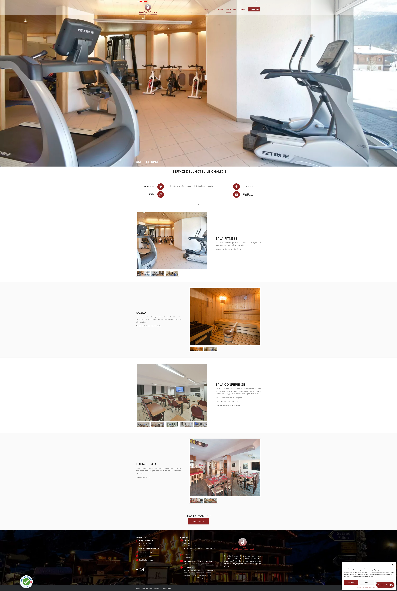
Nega (366, 582)
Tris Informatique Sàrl (165, 588)
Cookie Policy (360, 587)
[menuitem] (206, 9)
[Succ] (395, 83)
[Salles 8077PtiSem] (201, 424)
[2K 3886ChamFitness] (172, 273)
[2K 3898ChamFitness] (172, 241)
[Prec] (2, 83)
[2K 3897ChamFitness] (157, 273)
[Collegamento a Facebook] (256, 1)
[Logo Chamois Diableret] (148, 9)
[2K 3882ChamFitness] (210, 349)
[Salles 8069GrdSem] (157, 424)
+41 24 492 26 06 (145, 556)
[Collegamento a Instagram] (259, 1)
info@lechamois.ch (146, 560)
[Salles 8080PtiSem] (172, 424)
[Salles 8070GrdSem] (172, 392)
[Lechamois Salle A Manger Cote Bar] (210, 500)
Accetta (351, 582)
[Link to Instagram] (142, 569)
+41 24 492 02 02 (145, 552)
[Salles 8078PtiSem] (186, 424)
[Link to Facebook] (138, 569)
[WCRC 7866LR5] (225, 316)
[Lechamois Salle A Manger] (225, 468)
